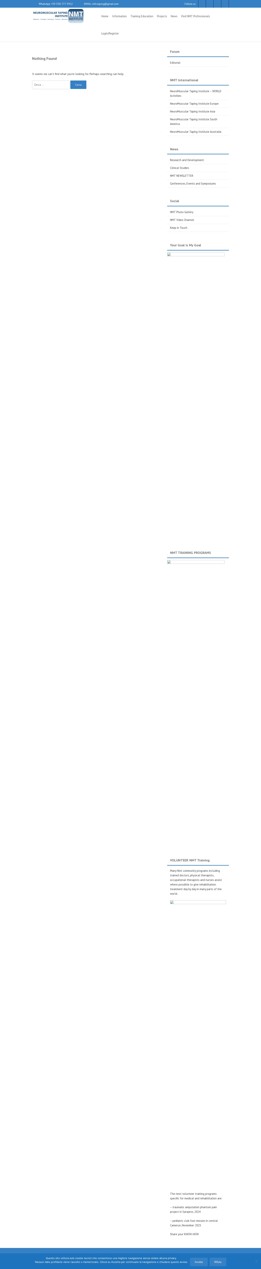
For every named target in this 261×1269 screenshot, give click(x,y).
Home (104, 16)
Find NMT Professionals (195, 16)
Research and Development (187, 160)
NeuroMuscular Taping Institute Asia (192, 111)
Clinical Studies (179, 168)
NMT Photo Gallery (181, 212)
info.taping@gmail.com (105, 4)
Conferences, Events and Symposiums (193, 183)
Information (119, 16)
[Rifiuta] (256, 1261)
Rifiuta (217, 1262)
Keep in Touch (178, 228)
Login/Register (110, 33)
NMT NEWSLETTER (181, 175)
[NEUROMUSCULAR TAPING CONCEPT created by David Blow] (58, 15)
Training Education (141, 16)
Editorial (175, 62)
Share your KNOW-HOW (184, 1234)
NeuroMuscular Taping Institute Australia (195, 131)
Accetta (199, 1262)
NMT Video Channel (182, 220)
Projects (162, 16)
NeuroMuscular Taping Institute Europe (194, 103)
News (174, 16)
